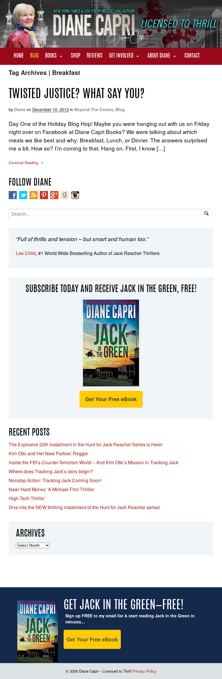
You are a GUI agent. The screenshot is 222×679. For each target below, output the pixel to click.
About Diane (158, 56)
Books (51, 56)
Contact (192, 56)
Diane (19, 109)
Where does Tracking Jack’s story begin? (51, 471)
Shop (75, 56)
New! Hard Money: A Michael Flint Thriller (51, 489)
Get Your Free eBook (111, 399)
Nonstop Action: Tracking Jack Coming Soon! (55, 480)
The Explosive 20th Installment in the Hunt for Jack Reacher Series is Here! (85, 444)
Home (19, 56)
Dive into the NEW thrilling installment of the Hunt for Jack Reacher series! (84, 507)
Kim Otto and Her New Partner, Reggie (48, 453)
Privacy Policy (144, 671)
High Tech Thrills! (27, 498)
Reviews (95, 56)
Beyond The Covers (93, 109)
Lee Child (26, 253)
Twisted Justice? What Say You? (77, 94)
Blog (34, 56)
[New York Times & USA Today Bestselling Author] (111, 44)
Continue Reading (23, 162)
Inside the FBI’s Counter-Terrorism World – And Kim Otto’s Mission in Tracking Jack (93, 462)
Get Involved (121, 56)
